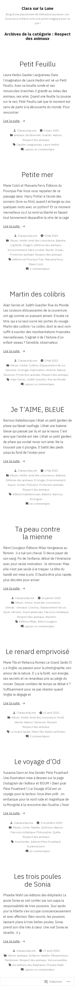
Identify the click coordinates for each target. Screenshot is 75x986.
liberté (49, 250)
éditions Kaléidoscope (26, 494)
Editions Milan (27, 621)
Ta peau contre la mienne (37, 533)
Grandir (46, 135)
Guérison (47, 827)
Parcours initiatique (56, 612)
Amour (28, 602)
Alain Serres (18, 379)
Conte (26, 827)
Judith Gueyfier (36, 379)
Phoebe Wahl (55, 965)
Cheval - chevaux (16, 607)
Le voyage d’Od (37, 761)
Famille (35, 827)
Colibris (33, 365)
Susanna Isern (36, 846)
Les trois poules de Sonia (37, 880)
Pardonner (11, 960)
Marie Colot (36, 264)
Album (14, 240)
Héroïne (16, 612)
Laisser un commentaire (39, 149)
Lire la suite (11, 121)
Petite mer (37, 174)
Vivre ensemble (57, 960)
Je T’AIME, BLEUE (37, 409)
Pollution (32, 485)
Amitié (23, 240)
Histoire (51, 370)
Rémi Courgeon (47, 621)
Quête (56, 832)
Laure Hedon (51, 144)
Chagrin (28, 245)
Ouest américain (32, 612)
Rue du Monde (57, 379)
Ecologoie (36, 499)
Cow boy (33, 607)
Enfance (34, 955)
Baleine (60, 240)
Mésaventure (59, 955)
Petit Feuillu (38, 63)
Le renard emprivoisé (37, 651)
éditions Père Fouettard (45, 841)
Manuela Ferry (54, 259)
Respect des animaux (36, 140)
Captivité (15, 245)
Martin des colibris (37, 293)
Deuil (6, 612)
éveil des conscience (41, 240)
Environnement (17, 250)
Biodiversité (33, 135)
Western (50, 617)
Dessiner (11, 370)
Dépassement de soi (52, 365)
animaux (19, 135)
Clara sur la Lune (37, 8)
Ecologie (23, 370)
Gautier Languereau (29, 144)
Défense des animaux (47, 245)
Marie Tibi (38, 731)
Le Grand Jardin (20, 731)
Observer (9, 375)
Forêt (60, 717)
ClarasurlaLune (26, 130)
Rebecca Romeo (55, 731)
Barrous (58, 494)
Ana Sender (22, 841)
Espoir (12, 485)
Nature (57, 135)
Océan (59, 250)
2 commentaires (40, 269)
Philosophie (43, 832)
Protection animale (22, 254)
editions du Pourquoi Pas (27, 259)
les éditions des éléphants (28, 965)
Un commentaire (39, 504)
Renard (51, 722)
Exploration (37, 370)
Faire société (36, 250)
